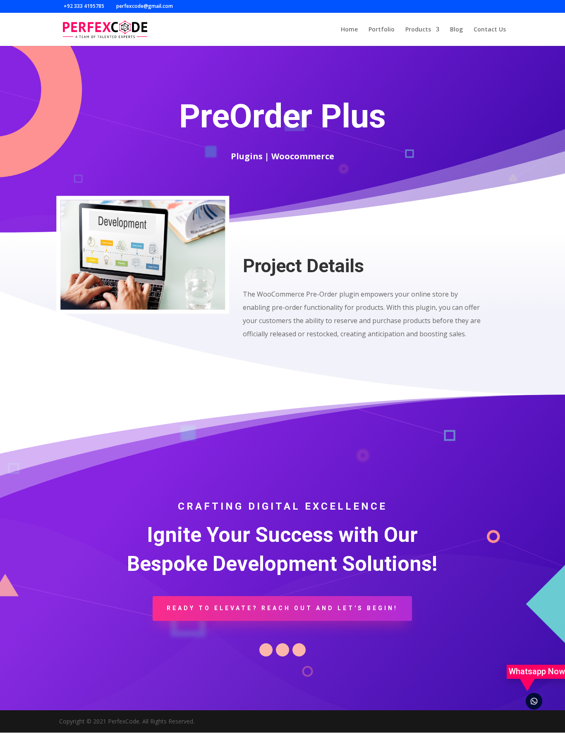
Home (349, 29)
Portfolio (382, 29)
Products (418, 29)
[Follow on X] (282, 649)
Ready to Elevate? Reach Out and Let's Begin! (282, 608)
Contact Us (490, 29)
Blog (456, 29)
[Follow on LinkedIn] (299, 649)
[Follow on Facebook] (266, 649)
